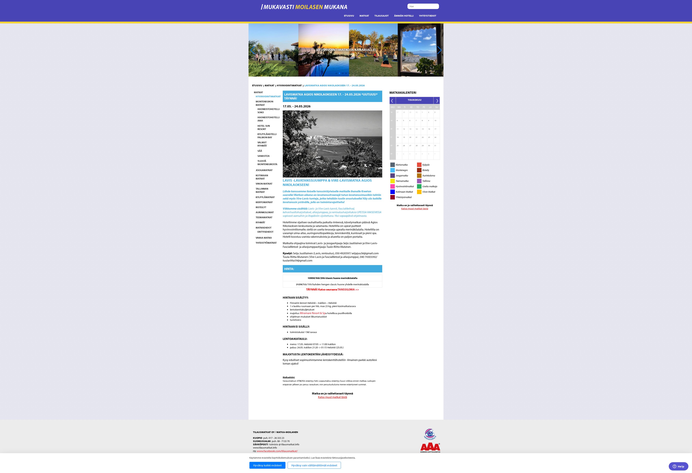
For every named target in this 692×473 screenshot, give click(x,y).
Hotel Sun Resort (264, 127)
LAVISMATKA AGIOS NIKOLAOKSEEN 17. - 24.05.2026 (334, 85)
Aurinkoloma (428, 175)
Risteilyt (261, 207)
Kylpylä (425, 164)
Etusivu (349, 15)
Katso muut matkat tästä (332, 397)
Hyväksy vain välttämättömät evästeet (314, 465)
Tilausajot (381, 15)
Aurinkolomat (265, 212)
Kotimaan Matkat (404, 191)
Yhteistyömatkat (266, 242)
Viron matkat (264, 183)
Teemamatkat (264, 217)
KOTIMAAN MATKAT (262, 177)
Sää (260, 150)
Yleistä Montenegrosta (267, 162)
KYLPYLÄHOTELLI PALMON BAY (267, 135)
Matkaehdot (263, 227)
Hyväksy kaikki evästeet (267, 465)
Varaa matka (264, 237)
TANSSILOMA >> (348, 289)
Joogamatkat (264, 170)
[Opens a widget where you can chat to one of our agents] (678, 466)
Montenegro (402, 170)
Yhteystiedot (427, 15)
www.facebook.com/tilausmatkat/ (277, 451)
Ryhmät (260, 222)
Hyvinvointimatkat (289, 85)
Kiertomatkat (264, 202)
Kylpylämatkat (265, 197)
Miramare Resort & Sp (312, 313)
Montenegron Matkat (264, 103)
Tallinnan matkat (262, 190)
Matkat (364, 15)
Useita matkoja (429, 186)
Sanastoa (264, 155)
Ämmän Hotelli (404, 15)
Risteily (425, 170)
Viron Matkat (428, 191)
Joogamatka (402, 175)
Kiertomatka (402, 164)
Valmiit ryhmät (262, 144)
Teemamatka (402, 181)
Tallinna (426, 181)
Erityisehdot (265, 231)
